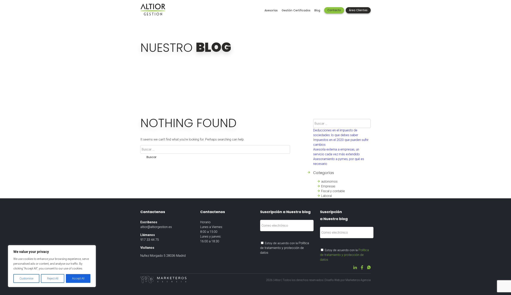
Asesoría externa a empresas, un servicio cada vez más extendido (336, 152)
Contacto (334, 10)
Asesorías (271, 10)
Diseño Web (332, 280)
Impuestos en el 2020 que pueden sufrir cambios (340, 142)
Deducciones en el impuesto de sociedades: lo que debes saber (335, 132)
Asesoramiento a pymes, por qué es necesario (338, 161)
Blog (317, 10)
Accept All (78, 278)
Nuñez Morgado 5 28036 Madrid (163, 256)
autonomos (329, 181)
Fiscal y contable (333, 191)
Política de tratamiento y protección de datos (284, 248)
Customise (26, 278)
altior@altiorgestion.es (156, 227)
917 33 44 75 (149, 240)
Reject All (52, 278)
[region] (52, 266)
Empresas (328, 186)
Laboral (326, 196)
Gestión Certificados (296, 10)
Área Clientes (358, 10)
